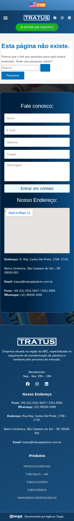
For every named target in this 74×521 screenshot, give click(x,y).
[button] (5, 17)
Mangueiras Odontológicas (37, 497)
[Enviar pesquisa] (45, 68)
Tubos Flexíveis (37, 482)
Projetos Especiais (37, 466)
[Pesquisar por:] (25, 67)
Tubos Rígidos (37, 490)
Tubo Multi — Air (37, 474)
